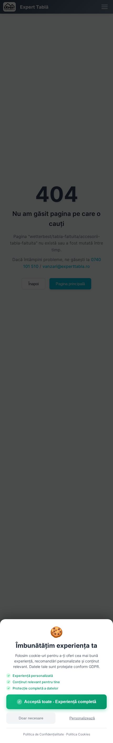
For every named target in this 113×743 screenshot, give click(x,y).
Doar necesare (31, 718)
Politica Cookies (78, 734)
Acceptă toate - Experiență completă (57, 701)
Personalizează (82, 718)
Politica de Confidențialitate (43, 734)
